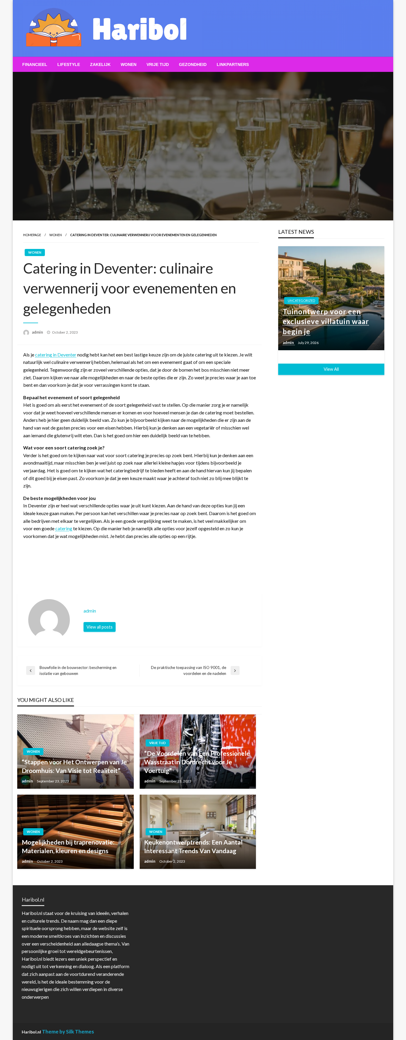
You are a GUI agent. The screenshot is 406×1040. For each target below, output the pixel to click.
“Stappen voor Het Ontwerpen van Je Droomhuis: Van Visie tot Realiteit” (74, 766)
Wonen (128, 64)
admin (38, 332)
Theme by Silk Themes (68, 1031)
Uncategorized (301, 300)
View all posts (99, 626)
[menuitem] (34, 64)
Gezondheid (193, 64)
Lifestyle (68, 64)
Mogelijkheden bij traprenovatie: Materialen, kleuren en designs (68, 846)
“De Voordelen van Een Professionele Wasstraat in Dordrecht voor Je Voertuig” (197, 761)
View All (331, 369)
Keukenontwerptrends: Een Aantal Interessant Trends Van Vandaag (193, 846)
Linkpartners (233, 64)
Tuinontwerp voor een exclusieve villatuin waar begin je (326, 321)
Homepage (32, 235)
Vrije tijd (158, 64)
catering (63, 528)
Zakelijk (100, 64)
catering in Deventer (55, 354)
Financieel (34, 64)
